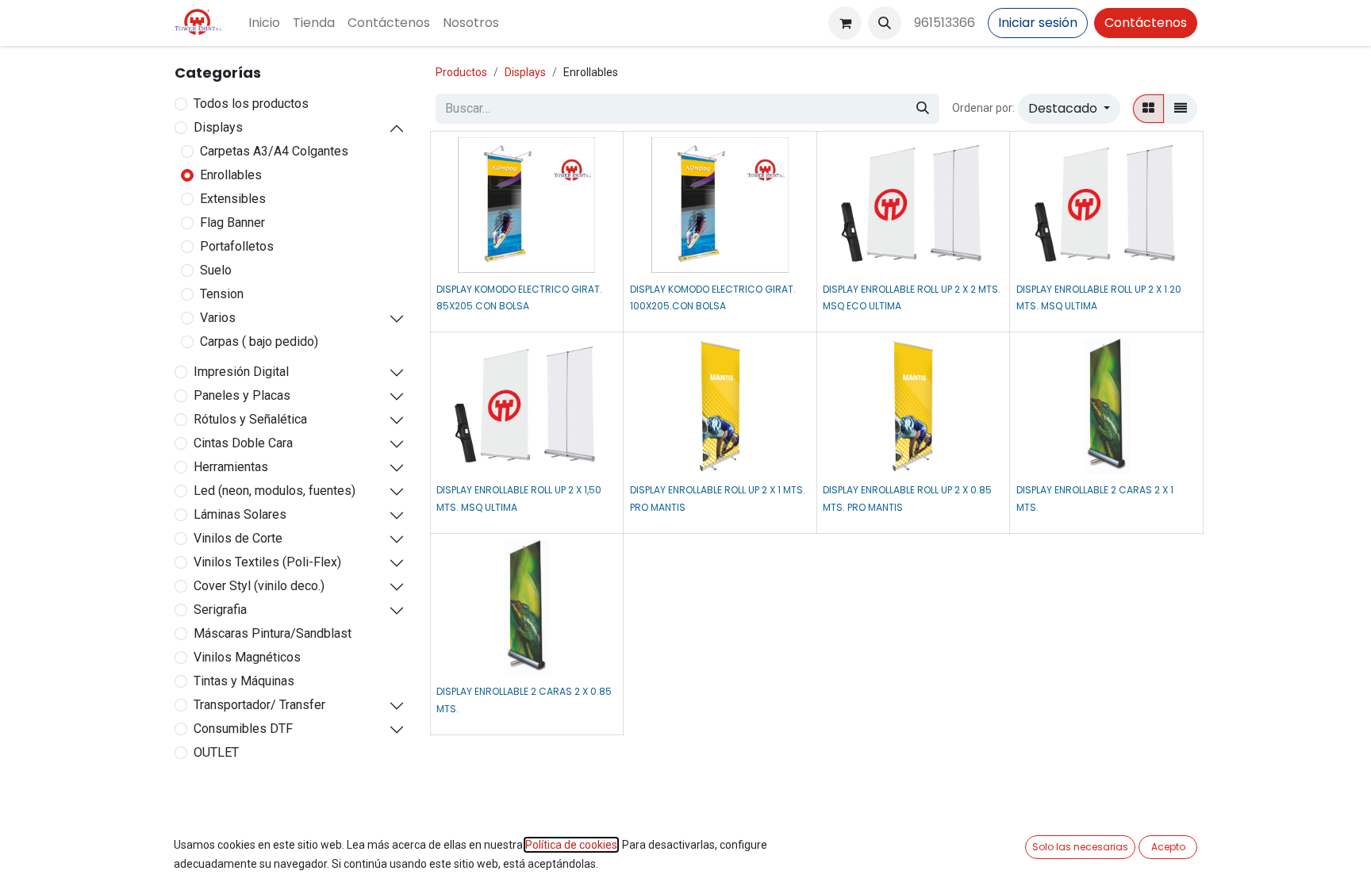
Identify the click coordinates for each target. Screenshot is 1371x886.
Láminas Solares (240, 514)
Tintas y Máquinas (244, 680)
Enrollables (231, 174)
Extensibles (233, 198)
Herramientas (231, 466)
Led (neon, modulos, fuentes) (274, 490)
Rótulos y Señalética (250, 419)
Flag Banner (232, 222)
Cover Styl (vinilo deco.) (259, 585)
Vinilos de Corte (238, 538)
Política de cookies (571, 844)
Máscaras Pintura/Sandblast (272, 633)
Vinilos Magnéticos (247, 657)
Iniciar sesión (1037, 22)
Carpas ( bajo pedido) (259, 341)
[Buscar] (922, 109)
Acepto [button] (1168, 846)
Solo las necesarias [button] (1080, 846)
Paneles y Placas (242, 395)
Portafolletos (237, 246)
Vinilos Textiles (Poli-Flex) (267, 562)
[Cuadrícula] (1148, 109)
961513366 (944, 22)
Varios (218, 317)
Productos (461, 72)
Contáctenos (1145, 22)
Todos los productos (251, 103)
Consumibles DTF (243, 728)
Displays (218, 127)
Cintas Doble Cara (243, 443)
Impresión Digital (241, 371)
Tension (222, 293)
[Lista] (1180, 109)
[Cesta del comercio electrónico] (845, 23)
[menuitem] (264, 23)
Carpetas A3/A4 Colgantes (274, 151)
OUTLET (216, 752)
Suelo (216, 270)
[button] (884, 23)
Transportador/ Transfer (259, 704)
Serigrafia (220, 609)
